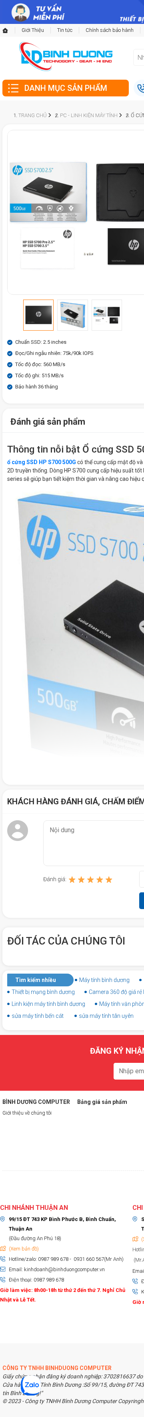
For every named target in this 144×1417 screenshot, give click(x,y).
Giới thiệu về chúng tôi (27, 1113)
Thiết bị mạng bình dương (43, 992)
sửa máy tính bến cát (38, 1016)
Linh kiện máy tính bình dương (48, 1004)
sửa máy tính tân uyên (106, 1016)
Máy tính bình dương (104, 980)
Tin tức (64, 30)
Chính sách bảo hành (110, 30)
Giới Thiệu (33, 30)
